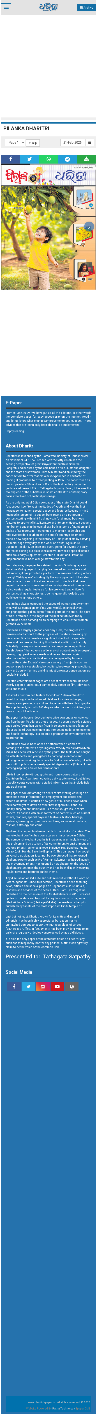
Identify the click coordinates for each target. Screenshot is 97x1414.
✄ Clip (33, 143)
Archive (88, 7)
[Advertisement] (48, 65)
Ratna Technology (63, 1408)
